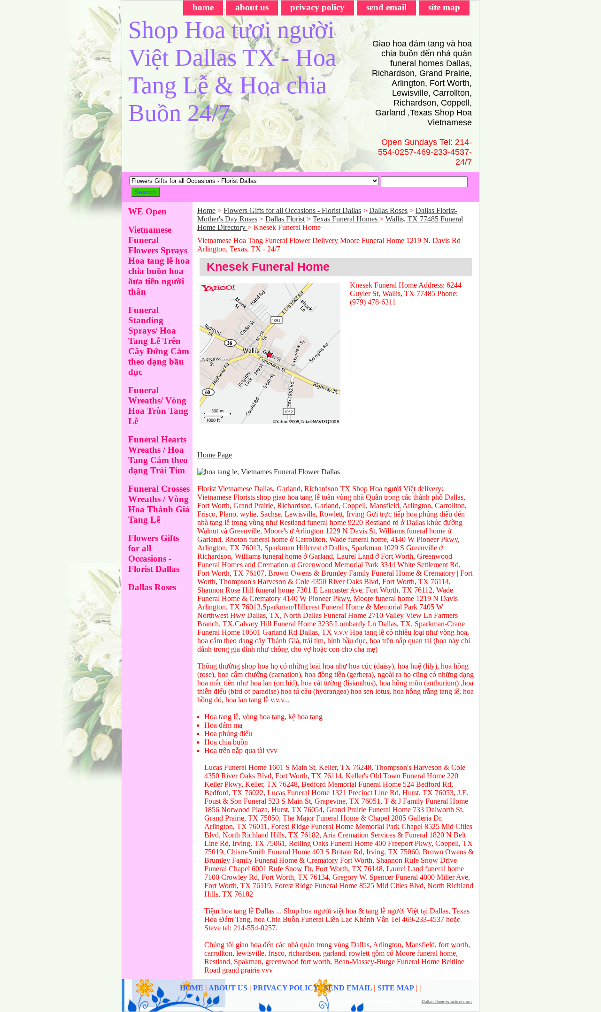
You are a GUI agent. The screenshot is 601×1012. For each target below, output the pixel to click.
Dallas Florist (285, 219)
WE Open (147, 211)
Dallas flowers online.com (447, 1001)
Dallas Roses (388, 210)
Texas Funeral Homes (346, 219)
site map (444, 7)
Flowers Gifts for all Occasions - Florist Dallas (292, 210)
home (203, 7)
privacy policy (317, 7)
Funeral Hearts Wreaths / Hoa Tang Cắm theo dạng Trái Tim (158, 454)
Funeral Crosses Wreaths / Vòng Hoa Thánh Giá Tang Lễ (159, 504)
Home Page (214, 455)
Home (206, 210)
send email (386, 7)
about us (252, 7)
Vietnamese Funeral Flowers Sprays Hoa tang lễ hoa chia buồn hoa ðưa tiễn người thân (159, 261)
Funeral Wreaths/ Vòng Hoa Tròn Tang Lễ (158, 405)
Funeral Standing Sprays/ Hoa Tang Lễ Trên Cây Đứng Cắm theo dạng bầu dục (158, 341)
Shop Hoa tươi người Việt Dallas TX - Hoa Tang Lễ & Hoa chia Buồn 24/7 (232, 71)
